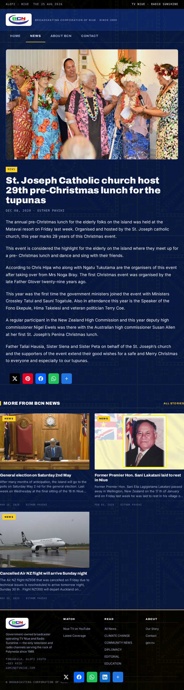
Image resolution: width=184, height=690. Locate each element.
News (35, 36)
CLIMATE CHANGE (117, 635)
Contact (89, 36)
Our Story (152, 629)
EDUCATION (112, 663)
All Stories (174, 403)
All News (110, 629)
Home (15, 36)
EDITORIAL (111, 656)
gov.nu (150, 642)
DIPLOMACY (113, 649)
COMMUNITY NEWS (118, 642)
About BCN (61, 36)
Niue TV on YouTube (76, 629)
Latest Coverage (74, 635)
